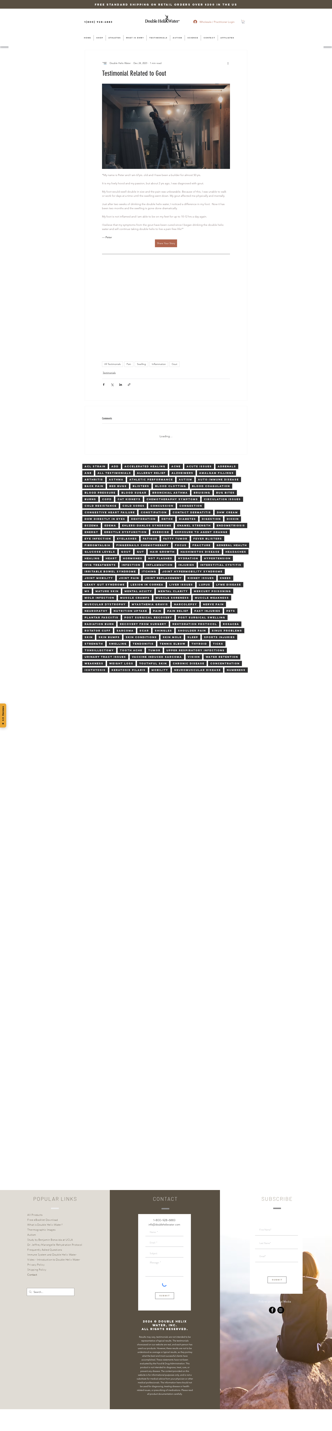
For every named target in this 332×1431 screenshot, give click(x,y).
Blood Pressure (100, 409)
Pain (129, 283)
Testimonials (109, 292)
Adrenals (227, 383)
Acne (176, 383)
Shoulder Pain (192, 547)
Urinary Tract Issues (105, 573)
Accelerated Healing (144, 383)
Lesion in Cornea (147, 501)
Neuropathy (96, 527)
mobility (159, 587)
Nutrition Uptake (130, 527)
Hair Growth (162, 468)
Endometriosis (231, 442)
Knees (225, 495)
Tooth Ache (131, 567)
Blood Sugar (133, 409)
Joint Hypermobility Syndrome (192, 488)
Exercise (161, 449)
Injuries (186, 482)
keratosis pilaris (129, 587)
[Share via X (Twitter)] (112, 304)
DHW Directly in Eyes (105, 436)
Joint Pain (129, 495)
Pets (230, 527)
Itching (149, 488)
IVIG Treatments (100, 482)
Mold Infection (99, 514)
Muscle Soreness (172, 514)
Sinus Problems (227, 547)
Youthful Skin (153, 580)
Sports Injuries (219, 554)
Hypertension (217, 475)
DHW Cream (227, 429)
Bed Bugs (118, 403)
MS (87, 508)
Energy (91, 449)
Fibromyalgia (97, 462)
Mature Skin (107, 508)
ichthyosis (95, 587)
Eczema (92, 442)
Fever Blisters (207, 455)
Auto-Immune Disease (218, 396)
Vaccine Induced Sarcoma (157, 573)
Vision (194, 573)
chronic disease (188, 580)
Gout (174, 283)
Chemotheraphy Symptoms (172, 416)
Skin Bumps (109, 554)
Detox (167, 436)
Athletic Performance (151, 396)
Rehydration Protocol (194, 541)
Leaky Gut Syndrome (105, 501)
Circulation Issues (222, 416)
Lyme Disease (228, 501)
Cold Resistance (101, 422)
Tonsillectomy (99, 567)
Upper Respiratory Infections (195, 567)
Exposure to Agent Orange (201, 449)
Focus (181, 462)
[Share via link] (129, 304)
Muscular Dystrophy (105, 521)
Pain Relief (177, 527)
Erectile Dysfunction (125, 449)
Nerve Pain (213, 521)
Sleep (192, 554)
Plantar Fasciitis (101, 534)
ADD (115, 383)
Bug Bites (225, 409)
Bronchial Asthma (170, 409)
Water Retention (222, 573)
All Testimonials (112, 283)
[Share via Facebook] (103, 304)
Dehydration (143, 436)
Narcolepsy (185, 521)
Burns (90, 416)
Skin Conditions (141, 554)
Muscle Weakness (212, 514)
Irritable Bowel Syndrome (110, 488)
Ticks (218, 560)
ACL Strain (95, 383)
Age (88, 390)
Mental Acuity (138, 508)
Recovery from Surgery (143, 541)
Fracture (201, 462)
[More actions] (228, 63)
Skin (89, 554)
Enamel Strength (194, 442)
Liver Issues (181, 501)
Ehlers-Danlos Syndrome (146, 442)
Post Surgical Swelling (201, 534)
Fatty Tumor (175, 455)
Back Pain (94, 403)
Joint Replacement (163, 495)
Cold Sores (133, 422)
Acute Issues (199, 383)
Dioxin (233, 436)
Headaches (235, 468)
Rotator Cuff (98, 547)
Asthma (116, 396)
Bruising (202, 409)
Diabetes (187, 436)
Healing (92, 475)
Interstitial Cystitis (220, 482)
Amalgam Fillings (216, 390)
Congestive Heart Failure (110, 429)
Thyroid (199, 560)
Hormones (132, 475)
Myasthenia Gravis (150, 521)
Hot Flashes (160, 475)
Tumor (154, 567)
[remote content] (166, 266)
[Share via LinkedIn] (120, 304)
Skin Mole (172, 554)
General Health (231, 462)
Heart (111, 475)
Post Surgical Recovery (148, 534)
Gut (140, 468)
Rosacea (231, 541)
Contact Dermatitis (192, 429)
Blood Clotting (170, 403)
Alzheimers (182, 390)
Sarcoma (125, 547)
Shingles (163, 547)
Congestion (190, 422)
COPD (107, 416)
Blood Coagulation (211, 403)
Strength (94, 560)
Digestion (211, 436)
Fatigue (150, 455)
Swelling (141, 283)
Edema (110, 442)
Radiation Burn (99, 541)
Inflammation (159, 283)
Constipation (154, 429)
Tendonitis (143, 560)
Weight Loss (121, 580)
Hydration (188, 475)
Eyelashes (127, 455)
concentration (225, 580)
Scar (144, 547)
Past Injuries (207, 527)
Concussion (161, 422)
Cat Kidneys (129, 416)
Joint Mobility (99, 495)
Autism (185, 396)
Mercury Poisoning (212, 508)
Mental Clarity (173, 508)
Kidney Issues (201, 495)
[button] (243, 22)
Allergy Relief (151, 390)
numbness (236, 587)
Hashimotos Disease (200, 468)
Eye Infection (98, 455)
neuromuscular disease (197, 587)
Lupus (204, 501)
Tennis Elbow (173, 560)
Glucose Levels (100, 468)
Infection (131, 482)
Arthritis (94, 396)
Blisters (141, 403)
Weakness (94, 580)
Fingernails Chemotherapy (142, 462)
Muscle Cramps (135, 514)
